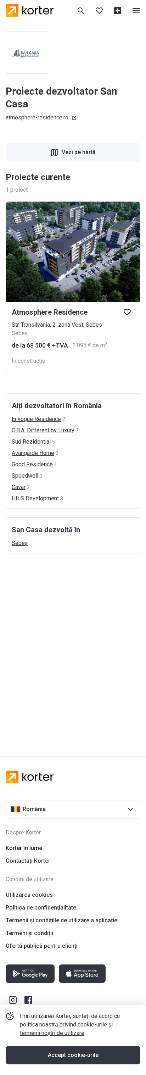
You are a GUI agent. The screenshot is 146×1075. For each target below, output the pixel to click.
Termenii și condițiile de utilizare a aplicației (62, 920)
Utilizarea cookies (29, 894)
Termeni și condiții (29, 933)
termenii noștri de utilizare (52, 1033)
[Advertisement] (73, 648)
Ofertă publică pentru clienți (42, 945)
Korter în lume (24, 848)
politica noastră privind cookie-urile (63, 1024)
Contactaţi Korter (28, 860)
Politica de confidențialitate (41, 907)
